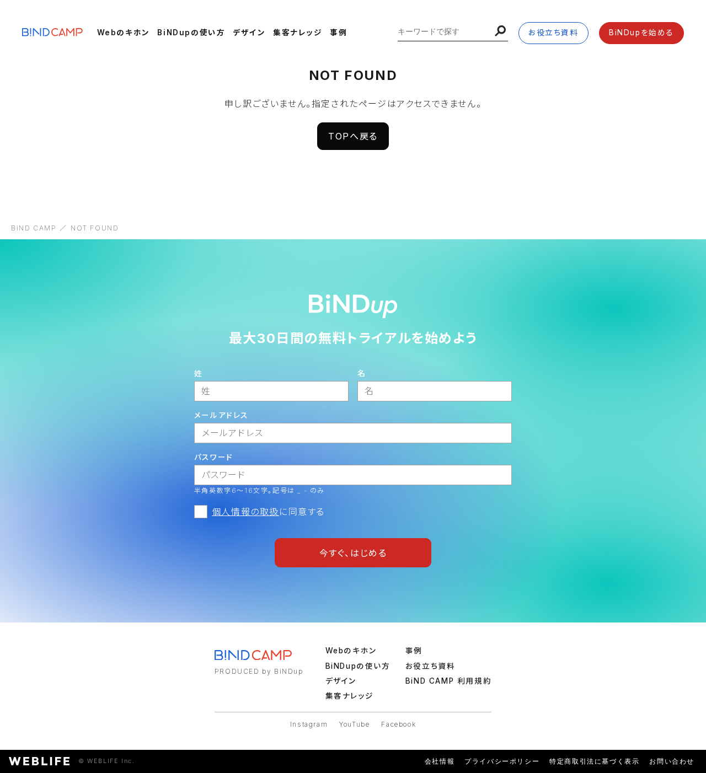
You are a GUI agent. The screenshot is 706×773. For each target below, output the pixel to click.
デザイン (249, 32)
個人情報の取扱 (245, 511)
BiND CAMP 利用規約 (448, 681)
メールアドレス (221, 415)
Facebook (398, 724)
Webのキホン (123, 32)
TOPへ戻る (353, 136)
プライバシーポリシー (501, 761)
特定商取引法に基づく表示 (594, 761)
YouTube (354, 724)
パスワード (213, 457)
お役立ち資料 (553, 32)
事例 (338, 32)
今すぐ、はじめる (353, 553)
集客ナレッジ (298, 32)
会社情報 (439, 761)
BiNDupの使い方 (191, 32)
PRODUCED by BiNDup (259, 671)
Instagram (309, 724)
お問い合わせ (671, 761)
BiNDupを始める (641, 32)
